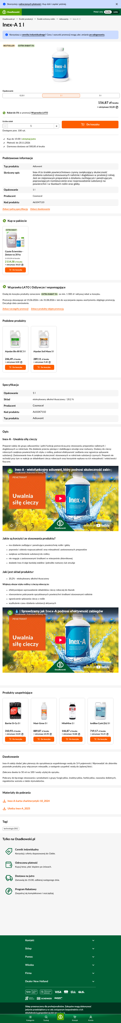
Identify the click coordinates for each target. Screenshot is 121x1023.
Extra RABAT (11, 230)
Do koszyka (17, 270)
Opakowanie (8, 91)
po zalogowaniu (96, 35)
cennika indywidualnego (33, 35)
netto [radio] (115, 12)
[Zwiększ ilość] (56, 126)
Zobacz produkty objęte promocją (47, 309)
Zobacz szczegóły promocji (16, 309)
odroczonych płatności (30, 4)
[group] (112, 12)
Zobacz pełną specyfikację (15, 209)
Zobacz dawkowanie (40, 209)
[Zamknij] (116, 4)
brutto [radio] (107, 12)
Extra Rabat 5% (26, 46)
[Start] (60, 1016)
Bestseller (8, 46)
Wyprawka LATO (39, 113)
